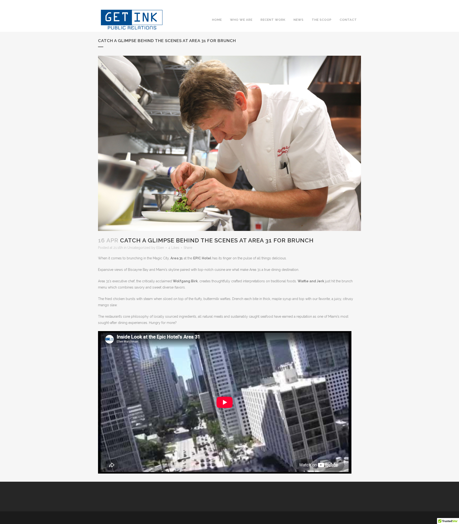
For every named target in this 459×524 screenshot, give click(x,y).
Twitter (339, 10)
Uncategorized (138, 248)
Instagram (348, 10)
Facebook (330, 10)
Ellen (160, 248)
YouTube (357, 10)
